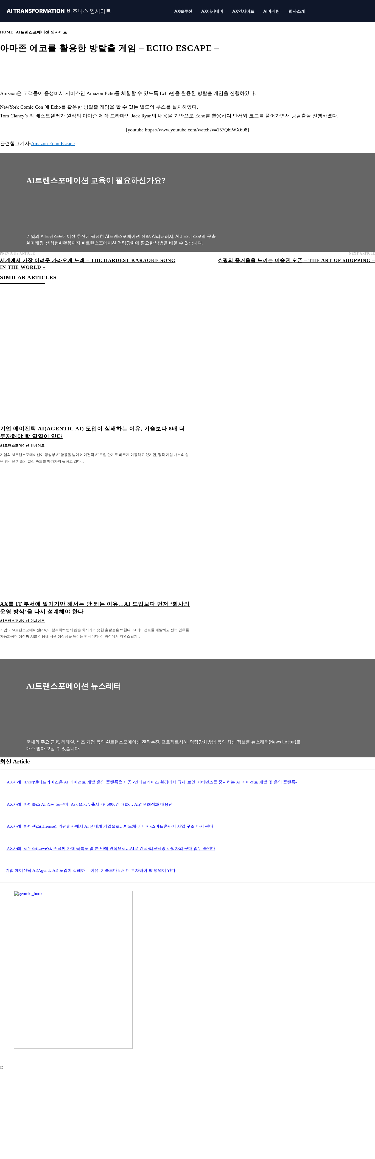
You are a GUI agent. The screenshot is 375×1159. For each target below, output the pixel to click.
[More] (204, 65)
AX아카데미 (212, 11)
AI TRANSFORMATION (59, 11)
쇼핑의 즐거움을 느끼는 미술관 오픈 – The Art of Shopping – (296, 260)
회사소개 (297, 11)
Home (6, 32)
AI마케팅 (271, 11)
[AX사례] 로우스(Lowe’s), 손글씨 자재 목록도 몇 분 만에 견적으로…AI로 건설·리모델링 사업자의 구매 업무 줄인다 (110, 848)
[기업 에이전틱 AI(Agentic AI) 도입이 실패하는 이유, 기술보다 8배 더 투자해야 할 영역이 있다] (95, 356)
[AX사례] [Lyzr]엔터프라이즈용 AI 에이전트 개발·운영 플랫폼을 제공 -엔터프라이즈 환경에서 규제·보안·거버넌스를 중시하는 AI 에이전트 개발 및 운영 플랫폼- (151, 782)
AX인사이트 (243, 11)
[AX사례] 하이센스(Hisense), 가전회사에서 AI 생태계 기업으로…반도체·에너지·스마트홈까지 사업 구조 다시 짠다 (109, 826)
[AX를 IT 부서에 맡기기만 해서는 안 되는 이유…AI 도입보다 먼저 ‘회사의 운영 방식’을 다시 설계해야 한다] (95, 531)
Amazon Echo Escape (53, 143)
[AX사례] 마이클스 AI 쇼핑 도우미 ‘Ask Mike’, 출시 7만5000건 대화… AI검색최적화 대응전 (89, 804)
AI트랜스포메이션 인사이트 (41, 32)
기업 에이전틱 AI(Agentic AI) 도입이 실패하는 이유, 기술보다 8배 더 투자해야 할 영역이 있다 (90, 870)
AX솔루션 (183, 11)
